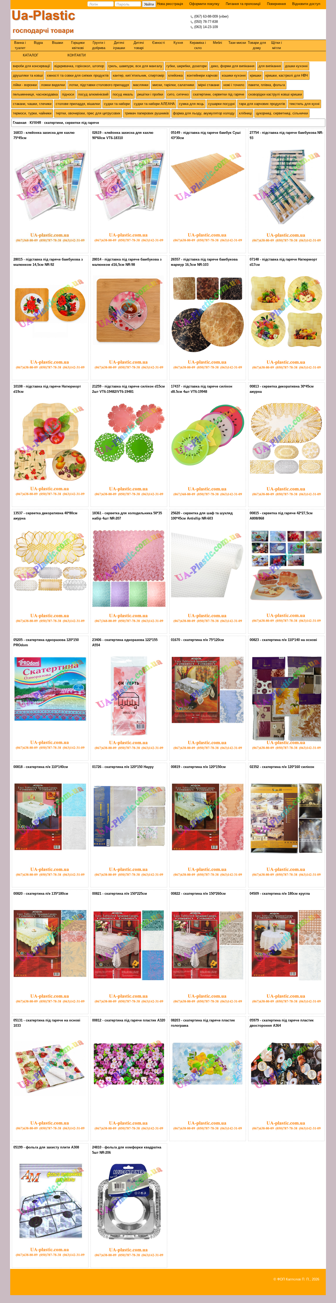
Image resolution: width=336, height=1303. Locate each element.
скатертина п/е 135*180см (47, 894)
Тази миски (237, 43)
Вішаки (57, 43)
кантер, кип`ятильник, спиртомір (138, 75)
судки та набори (117, 104)
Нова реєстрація (169, 4)
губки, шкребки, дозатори (186, 66)
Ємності (158, 43)
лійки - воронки (25, 85)
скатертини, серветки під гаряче (218, 94)
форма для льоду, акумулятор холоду (204, 113)
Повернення (276, 4)
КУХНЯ (35, 123)
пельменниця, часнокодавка (35, 94)
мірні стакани (208, 85)
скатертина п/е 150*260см (204, 894)
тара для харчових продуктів (262, 104)
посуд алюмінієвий (93, 94)
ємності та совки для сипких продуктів (78, 75)
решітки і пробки (150, 94)
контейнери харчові (202, 75)
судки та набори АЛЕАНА (154, 104)
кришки (255, 75)
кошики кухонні (234, 75)
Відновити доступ (306, 4)
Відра (38, 43)
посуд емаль (123, 94)
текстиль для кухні (304, 104)
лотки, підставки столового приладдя (99, 85)
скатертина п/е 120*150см (204, 767)
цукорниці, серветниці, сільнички (282, 113)
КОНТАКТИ (76, 55)
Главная (20, 123)
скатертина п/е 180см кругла (286, 894)
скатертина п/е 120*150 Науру (129, 767)
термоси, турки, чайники (32, 113)
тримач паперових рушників (147, 113)
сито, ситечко (178, 94)
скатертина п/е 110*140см (47, 767)
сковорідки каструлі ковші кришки (275, 94)
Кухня (178, 43)
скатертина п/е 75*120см (203, 640)
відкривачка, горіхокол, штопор (79, 66)
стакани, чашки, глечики (32, 104)
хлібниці (245, 113)
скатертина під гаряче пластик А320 (134, 1020)
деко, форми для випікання (232, 66)
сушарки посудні (221, 104)
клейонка (175, 75)
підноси (68, 94)
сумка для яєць (191, 104)
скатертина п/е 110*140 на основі (289, 640)
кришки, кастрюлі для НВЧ (286, 75)
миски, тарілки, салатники (173, 85)
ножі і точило (233, 85)
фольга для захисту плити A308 (52, 1147)
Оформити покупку (204, 4)
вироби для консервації (31, 66)
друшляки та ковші (28, 75)
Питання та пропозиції (243, 4)
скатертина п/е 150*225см (125, 894)
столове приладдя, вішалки (78, 104)
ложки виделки (53, 85)
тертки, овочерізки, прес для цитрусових (88, 113)
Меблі (217, 43)
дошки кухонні (296, 66)
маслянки (140, 85)
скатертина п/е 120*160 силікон (288, 767)
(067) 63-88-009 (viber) (211, 16)
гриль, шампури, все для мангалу (135, 66)
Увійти (149, 4)
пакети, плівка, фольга (266, 85)
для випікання (270, 66)
